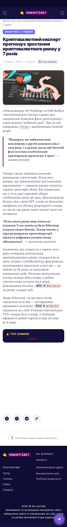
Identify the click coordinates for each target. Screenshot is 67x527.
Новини (28, 32)
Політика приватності (48, 478)
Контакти (41, 459)
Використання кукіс (47, 473)
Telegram (8, 489)
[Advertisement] (33, 376)
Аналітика (12, 32)
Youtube (7, 478)
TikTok (6, 473)
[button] (5, 13)
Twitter (6, 484)
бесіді (25, 127)
